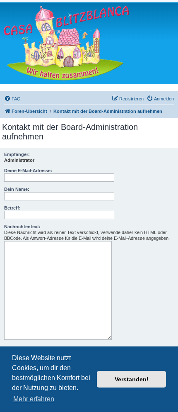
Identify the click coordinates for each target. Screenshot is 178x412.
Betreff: (12, 207)
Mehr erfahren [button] (33, 398)
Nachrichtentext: (22, 226)
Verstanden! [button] (132, 379)
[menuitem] (12, 99)
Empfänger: (17, 154)
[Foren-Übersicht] (66, 43)
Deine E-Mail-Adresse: (28, 170)
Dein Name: (16, 189)
